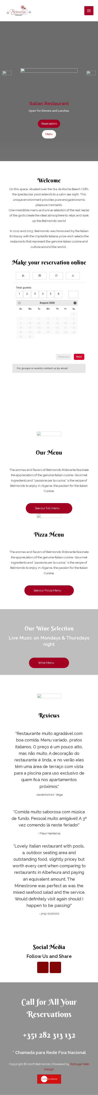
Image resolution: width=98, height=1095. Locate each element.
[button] (49, 124)
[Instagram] (55, 967)
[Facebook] (43, 967)
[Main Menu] (89, 10)
